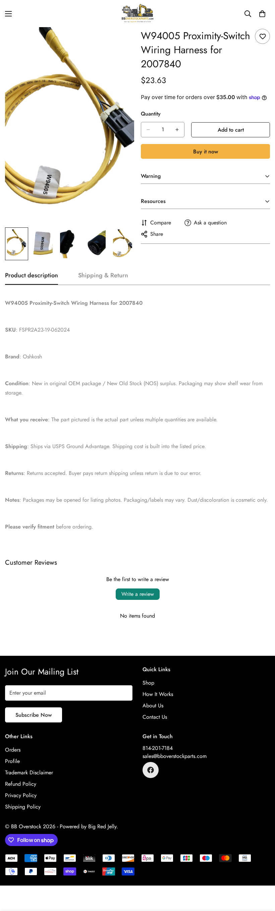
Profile (12, 761)
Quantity (151, 114)
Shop (148, 683)
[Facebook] (151, 770)
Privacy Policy (21, 795)
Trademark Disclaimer (29, 772)
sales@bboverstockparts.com (175, 756)
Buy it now (205, 151)
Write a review (137, 594)
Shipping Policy (23, 807)
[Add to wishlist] (262, 36)
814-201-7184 (158, 748)
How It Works (158, 694)
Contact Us (155, 717)
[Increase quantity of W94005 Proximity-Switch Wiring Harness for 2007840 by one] (177, 129)
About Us (153, 705)
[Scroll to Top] (262, 874)
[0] (262, 13)
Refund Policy (20, 784)
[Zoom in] (119, 41)
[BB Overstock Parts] (137, 13)
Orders (12, 750)
